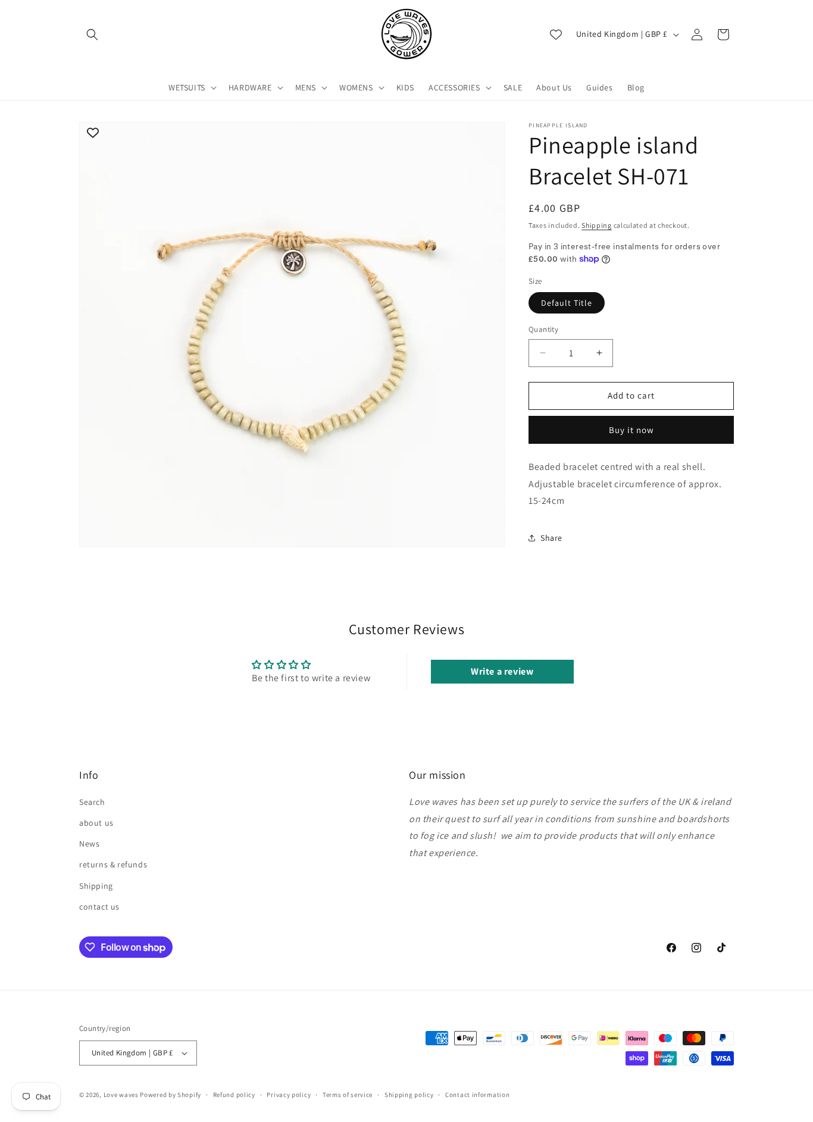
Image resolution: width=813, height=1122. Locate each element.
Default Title (566, 302)
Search (92, 802)
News (89, 843)
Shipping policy (409, 1094)
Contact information (477, 1094)
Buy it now (631, 429)
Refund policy (234, 1094)
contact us (99, 906)
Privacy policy (289, 1094)
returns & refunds (113, 865)
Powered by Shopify (170, 1094)
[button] (92, 34)
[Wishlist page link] (556, 34)
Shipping (596, 225)
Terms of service (348, 1094)
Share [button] (551, 537)
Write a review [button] (502, 671)
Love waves (121, 1094)
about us (96, 822)
